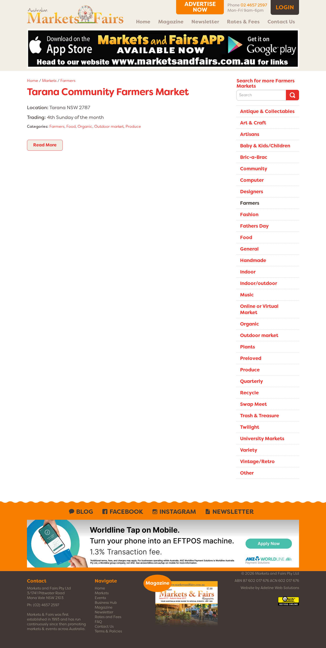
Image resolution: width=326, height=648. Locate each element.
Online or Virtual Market (259, 309)
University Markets (262, 438)
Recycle (249, 393)
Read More (45, 145)
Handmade (253, 260)
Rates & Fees (243, 21)
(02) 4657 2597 (46, 605)
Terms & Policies (108, 631)
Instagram (177, 512)
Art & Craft (253, 123)
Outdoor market (109, 126)
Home (143, 21)
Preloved (250, 358)
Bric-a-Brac (253, 157)
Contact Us (281, 21)
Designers (251, 191)
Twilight (249, 427)
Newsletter (205, 21)
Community (253, 169)
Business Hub (106, 602)
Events (100, 597)
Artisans (249, 134)
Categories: (37, 126)
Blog (84, 512)
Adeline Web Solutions (280, 587)
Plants (247, 347)
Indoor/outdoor (258, 283)
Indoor (248, 272)
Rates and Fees (108, 617)
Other (247, 473)
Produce (133, 126)
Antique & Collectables (267, 111)
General (249, 249)
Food (71, 126)
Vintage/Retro (257, 461)
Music (247, 295)
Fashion (249, 214)
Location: (37, 107)
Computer (252, 180)
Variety (248, 450)
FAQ (98, 621)
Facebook (126, 512)
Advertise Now (200, 7)
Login (285, 7)
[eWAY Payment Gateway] (288, 603)
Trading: (36, 117)
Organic (85, 126)
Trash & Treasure (259, 415)
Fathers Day (254, 226)
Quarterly (251, 381)
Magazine (171, 21)
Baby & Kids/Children (265, 146)
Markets (49, 80)
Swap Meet (253, 404)
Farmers (67, 80)
